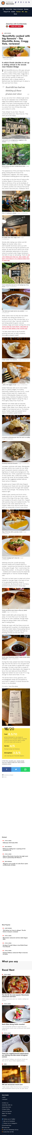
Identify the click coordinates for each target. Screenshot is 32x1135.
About (15, 14)
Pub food (4, 762)
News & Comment (18, 9)
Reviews (26, 9)
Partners (18, 11)
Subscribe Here (6, 1107)
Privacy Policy (6, 1109)
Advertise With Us (7, 1105)
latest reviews (20, 762)
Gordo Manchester (8, 57)
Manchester (5, 1095)
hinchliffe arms (12, 760)
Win (23, 11)
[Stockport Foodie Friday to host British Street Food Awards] (16, 944)
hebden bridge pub (12, 762)
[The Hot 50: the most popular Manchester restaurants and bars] (16, 987)
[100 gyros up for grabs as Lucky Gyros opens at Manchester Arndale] (16, 863)
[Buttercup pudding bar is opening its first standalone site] (16, 848)
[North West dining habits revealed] (16, 1017)
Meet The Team (6, 1113)
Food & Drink (9, 9)
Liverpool (4, 1099)
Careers (4, 1115)
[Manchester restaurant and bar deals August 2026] (16, 937)
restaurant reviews (6, 763)
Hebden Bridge (20, 760)
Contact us (5, 1103)
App (26, 11)
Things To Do (7, 11)
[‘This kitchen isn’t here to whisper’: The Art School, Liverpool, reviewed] (16, 929)
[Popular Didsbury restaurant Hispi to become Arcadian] (16, 952)
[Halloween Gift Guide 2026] (16, 841)
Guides (13, 11)
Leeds (3, 1097)
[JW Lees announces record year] (16, 1076)
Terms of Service (7, 1111)
